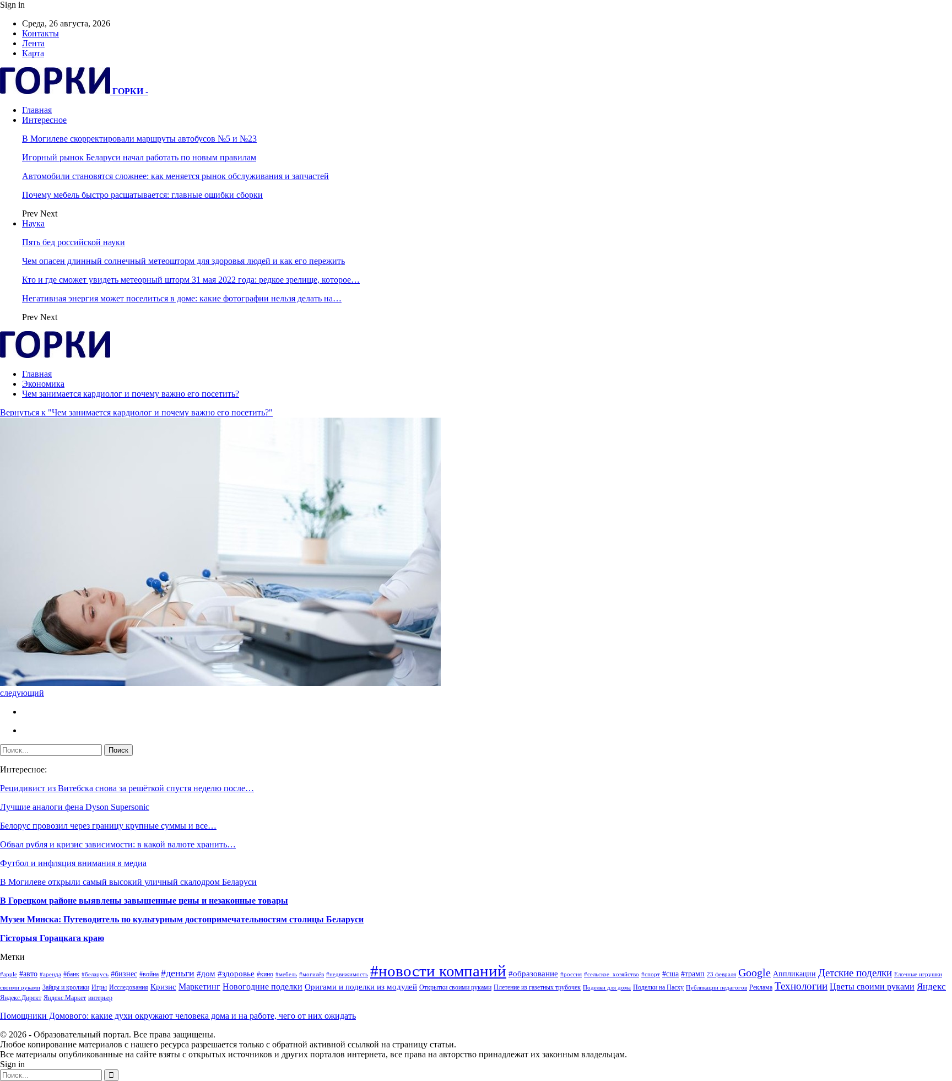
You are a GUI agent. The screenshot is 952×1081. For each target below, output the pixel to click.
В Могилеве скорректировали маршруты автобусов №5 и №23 (139, 138)
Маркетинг (199, 986)
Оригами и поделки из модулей (361, 986)
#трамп (693, 974)
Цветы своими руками (872, 986)
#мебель (286, 974)
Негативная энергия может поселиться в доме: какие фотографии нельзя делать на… (182, 298)
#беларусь (95, 974)
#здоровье (236, 973)
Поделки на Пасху (658, 987)
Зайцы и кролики (65, 987)
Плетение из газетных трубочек (537, 987)
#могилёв (311, 974)
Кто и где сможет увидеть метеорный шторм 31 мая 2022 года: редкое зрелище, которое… (191, 279)
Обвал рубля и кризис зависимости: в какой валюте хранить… (118, 844)
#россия (571, 974)
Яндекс (931, 986)
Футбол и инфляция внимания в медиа (73, 863)
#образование (533, 973)
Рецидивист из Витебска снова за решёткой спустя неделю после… (127, 788)
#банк (71, 974)
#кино (265, 974)
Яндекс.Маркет (65, 998)
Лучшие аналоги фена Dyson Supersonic (74, 807)
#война (149, 974)
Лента (33, 43)
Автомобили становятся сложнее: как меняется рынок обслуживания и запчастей (175, 176)
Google (754, 973)
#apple (8, 974)
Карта (33, 53)
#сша (670, 974)
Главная (37, 110)
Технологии (801, 986)
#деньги (177, 973)
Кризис (163, 986)
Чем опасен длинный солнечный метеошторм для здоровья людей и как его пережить (183, 261)
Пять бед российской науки (73, 242)
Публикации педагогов (716, 988)
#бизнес (124, 974)
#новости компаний (438, 971)
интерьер (100, 998)
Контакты (40, 33)
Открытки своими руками (455, 987)
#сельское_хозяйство (611, 974)
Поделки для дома (607, 988)
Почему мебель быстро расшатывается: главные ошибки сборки (142, 194)
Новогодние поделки (262, 986)
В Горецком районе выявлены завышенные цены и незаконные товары (144, 900)
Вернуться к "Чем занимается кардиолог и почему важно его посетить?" (136, 412)
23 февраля (721, 974)
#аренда (50, 974)
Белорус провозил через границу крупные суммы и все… (108, 825)
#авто (28, 974)
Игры (99, 987)
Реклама (760, 987)
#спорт (650, 974)
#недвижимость (347, 974)
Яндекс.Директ (20, 998)
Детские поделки (855, 973)
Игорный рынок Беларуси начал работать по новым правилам (139, 157)
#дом (206, 973)
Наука (33, 223)
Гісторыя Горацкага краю (52, 938)
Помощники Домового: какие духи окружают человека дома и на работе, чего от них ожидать (178, 1015)
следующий (22, 693)
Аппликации (794, 974)
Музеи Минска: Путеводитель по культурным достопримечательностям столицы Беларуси (182, 919)
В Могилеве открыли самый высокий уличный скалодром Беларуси (128, 882)
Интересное (44, 120)
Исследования (128, 987)
